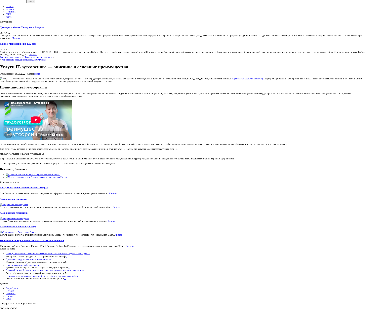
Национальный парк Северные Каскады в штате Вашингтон (32, 240)
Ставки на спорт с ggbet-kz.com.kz (22, 265)
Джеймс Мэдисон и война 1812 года (18, 44)
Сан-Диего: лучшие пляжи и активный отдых (24, 187)
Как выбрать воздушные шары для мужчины (24, 59)
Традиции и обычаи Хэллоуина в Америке (22, 27)
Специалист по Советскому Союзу (18, 226)
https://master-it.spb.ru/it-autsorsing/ (248, 78)
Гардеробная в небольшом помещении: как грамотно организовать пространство (45, 270)
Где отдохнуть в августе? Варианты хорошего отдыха (26, 57)
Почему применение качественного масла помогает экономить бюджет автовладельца (48, 253)
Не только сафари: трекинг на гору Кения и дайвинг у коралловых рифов (42, 276)
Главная (9, 6)
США (8, 14)
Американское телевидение (14, 213)
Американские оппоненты (47, 174)
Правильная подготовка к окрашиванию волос (29, 259)
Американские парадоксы (13, 199)
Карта (8, 17)
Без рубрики (12, 288)
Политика (10, 11)
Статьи (9, 296)
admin (37, 74)
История (10, 9)
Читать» (16, 38)
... (66, 256)
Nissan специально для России (52, 177)
